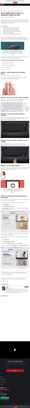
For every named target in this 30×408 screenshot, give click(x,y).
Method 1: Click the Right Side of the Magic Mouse (11, 27)
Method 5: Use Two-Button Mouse (8, 32)
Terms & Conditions (16, 404)
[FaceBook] (0, 394)
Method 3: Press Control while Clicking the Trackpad (11, 30)
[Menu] (29, 5)
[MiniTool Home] (2, 4)
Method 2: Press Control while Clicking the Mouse (11, 28)
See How (15, 2)
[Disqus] (15, 306)
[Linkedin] (4, 394)
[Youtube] (5, 394)
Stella (2, 17)
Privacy (13, 404)
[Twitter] (6, 17)
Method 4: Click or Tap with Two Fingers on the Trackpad (12, 31)
